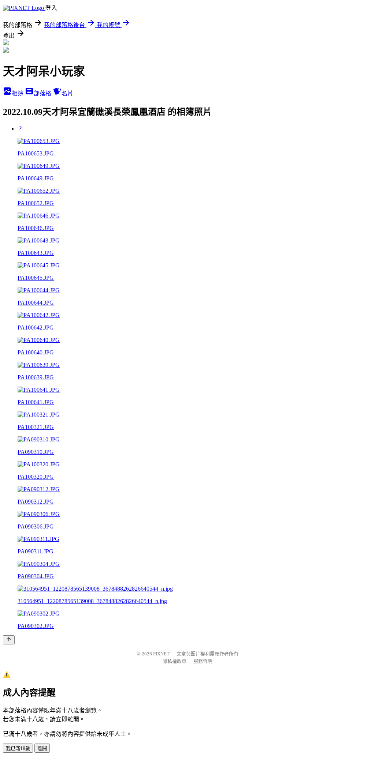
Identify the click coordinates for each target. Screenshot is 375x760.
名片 (67, 93)
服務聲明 (202, 661)
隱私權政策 (174, 661)
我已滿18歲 (18, 748)
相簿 (18, 93)
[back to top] (9, 639)
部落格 (43, 93)
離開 (42, 748)
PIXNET (161, 653)
